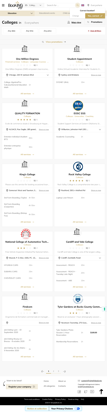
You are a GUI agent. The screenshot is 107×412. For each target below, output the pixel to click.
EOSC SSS (79, 113)
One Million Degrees (27, 58)
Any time (29, 31)
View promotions (54, 42)
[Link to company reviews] (24, 65)
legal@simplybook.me (86, 387)
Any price (48, 31)
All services (26, 93)
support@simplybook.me (91, 380)
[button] (4, 5)
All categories (49, 386)
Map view (76, 22)
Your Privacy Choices (62, 408)
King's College (27, 174)
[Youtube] (92, 392)
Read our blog (73, 399)
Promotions (96, 22)
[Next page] (64, 372)
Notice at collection (37, 408)
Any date (11, 31)
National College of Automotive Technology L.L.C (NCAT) (37, 241)
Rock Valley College (80, 174)
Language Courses (38, 62)
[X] (86, 392)
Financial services (12, 62)
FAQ (82, 399)
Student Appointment (79, 58)
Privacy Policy (60, 399)
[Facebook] (79, 392)
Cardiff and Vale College (79, 241)
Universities (79, 116)
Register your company (19, 386)
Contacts (62, 386)
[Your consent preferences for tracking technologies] (104, 309)
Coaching (89, 116)
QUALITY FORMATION (27, 113)
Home (46, 381)
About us (62, 381)
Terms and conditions (32, 399)
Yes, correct (93, 16)
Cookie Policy (47, 399)
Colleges (25, 62)
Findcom (27, 306)
